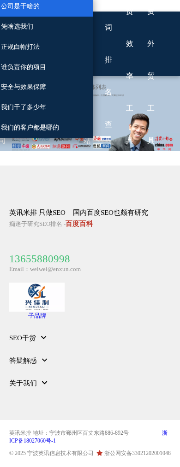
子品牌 (37, 315)
